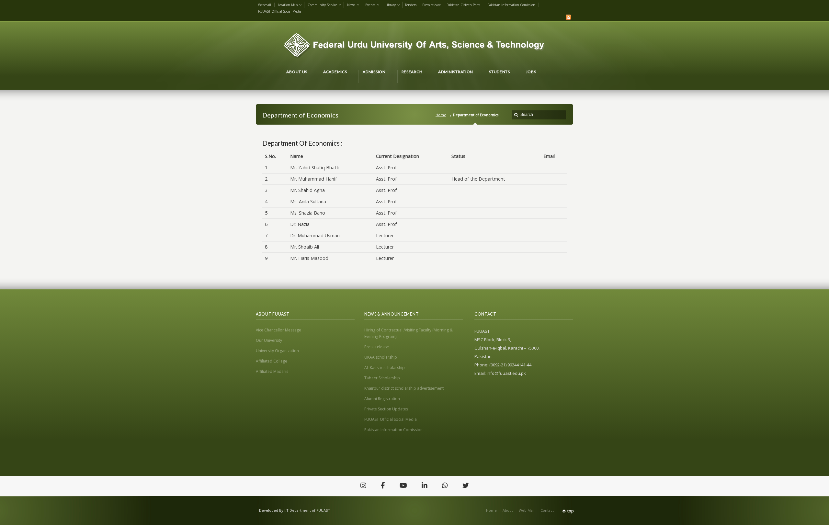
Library (390, 5)
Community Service (322, 5)
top (570, 511)
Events (370, 5)
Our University (269, 340)
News (351, 5)
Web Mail (527, 510)
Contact (547, 510)
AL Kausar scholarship (384, 367)
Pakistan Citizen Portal (464, 5)
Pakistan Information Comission (511, 5)
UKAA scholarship (380, 357)
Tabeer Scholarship (382, 378)
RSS (568, 17)
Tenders (410, 5)
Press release (431, 5)
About (508, 510)
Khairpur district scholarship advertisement (404, 388)
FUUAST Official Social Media (279, 11)
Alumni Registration (382, 398)
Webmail (264, 5)
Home (441, 114)
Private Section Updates (386, 409)
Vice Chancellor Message (278, 330)
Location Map (288, 5)
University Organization (277, 350)
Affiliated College (271, 361)
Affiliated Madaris (272, 371)
